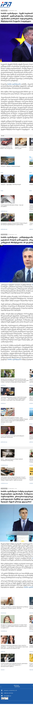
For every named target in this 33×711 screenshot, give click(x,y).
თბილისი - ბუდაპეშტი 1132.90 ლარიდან (11, 184)
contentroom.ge (4, 465)
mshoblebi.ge (4, 631)
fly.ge (2, 172)
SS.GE (2, 135)
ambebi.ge (3, 385)
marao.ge (3, 651)
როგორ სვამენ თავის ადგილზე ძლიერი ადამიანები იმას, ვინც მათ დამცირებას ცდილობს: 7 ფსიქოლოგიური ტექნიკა (14, 665)
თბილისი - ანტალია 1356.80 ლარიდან (10, 166)
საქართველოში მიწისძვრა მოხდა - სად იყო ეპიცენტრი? (12, 205)
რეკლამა (17, 686)
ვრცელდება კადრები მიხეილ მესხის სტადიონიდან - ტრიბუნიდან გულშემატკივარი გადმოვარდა (14, 224)
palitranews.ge (4, 442)
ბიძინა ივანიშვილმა (14, 84)
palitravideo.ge (4, 211)
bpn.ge (2, 423)
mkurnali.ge (3, 612)
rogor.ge (2, 669)
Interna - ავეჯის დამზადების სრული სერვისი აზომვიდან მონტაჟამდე (12, 459)
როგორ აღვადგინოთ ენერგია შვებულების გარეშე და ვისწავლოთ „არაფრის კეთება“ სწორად (14, 607)
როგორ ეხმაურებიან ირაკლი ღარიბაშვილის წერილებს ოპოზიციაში (12, 436)
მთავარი (16, 685)
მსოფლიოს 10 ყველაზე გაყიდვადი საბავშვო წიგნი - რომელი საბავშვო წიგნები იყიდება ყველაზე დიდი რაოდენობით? (14, 626)
